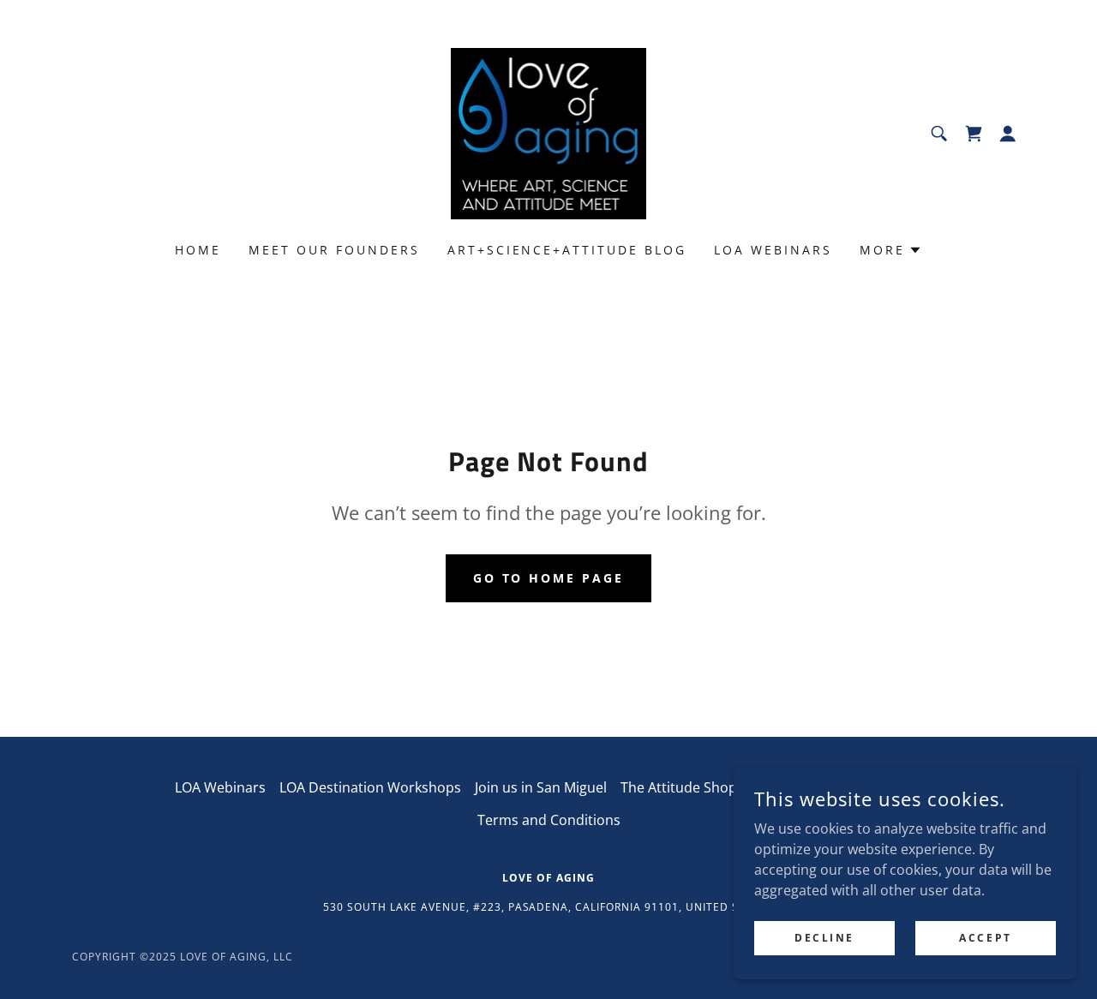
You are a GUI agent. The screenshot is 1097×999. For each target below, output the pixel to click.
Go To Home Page (549, 578)
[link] (549, 132)
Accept (985, 937)
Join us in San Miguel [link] (541, 787)
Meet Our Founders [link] (334, 250)
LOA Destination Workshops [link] (370, 787)
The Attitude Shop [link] (678, 787)
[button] (973, 134)
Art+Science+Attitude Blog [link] (567, 250)
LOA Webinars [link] (773, 250)
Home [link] (198, 250)
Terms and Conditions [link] (548, 820)
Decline (824, 937)
